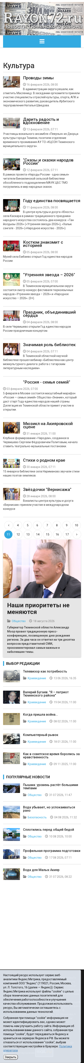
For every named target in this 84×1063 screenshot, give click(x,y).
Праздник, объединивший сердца (49, 314)
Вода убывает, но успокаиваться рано (49, 808)
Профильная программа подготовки (51, 851)
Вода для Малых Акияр (41, 870)
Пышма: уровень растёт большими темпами (50, 786)
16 (57, 534)
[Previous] (8, 525)
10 (76, 525)
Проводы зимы (38, 77)
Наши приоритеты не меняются (38, 608)
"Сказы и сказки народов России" (48, 162)
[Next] (77, 534)
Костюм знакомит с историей (43, 244)
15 (47, 534)
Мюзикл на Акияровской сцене (48, 425)
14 (37, 534)
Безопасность (37, 817)
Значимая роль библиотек (49, 344)
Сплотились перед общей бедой (48, 830)
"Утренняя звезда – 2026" (49, 274)
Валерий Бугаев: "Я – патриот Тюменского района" (46, 693)
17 (67, 534)
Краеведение (37, 678)
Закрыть (10, 1057)
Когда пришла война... (40, 714)
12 (18, 534)
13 (28, 534)
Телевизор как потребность (45, 671)
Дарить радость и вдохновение (41, 121)
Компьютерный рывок (40, 735)
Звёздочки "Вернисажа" (47, 489)
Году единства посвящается (51, 200)
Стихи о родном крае (44, 460)
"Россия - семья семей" (46, 382)
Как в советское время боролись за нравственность (51, 755)
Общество (19, 621)
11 (8, 534)
